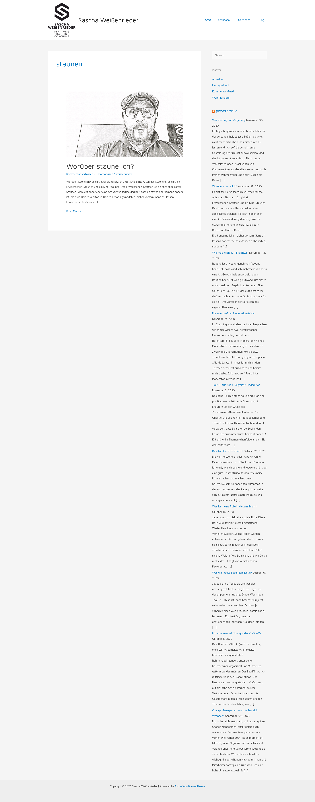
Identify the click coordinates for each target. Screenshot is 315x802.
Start (208, 19)
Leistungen (223, 19)
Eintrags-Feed (220, 85)
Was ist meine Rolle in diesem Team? (234, 506)
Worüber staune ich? (100, 166)
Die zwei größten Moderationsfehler (233, 313)
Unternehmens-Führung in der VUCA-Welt (237, 633)
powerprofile (226, 111)
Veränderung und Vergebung (229, 120)
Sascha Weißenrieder (108, 20)
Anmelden (218, 79)
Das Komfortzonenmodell (227, 451)
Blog (261, 19)
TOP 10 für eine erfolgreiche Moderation (236, 384)
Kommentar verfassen (79, 174)
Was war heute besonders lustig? (232, 572)
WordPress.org (221, 97)
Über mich (244, 19)
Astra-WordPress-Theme (190, 786)
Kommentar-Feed (223, 91)
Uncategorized (104, 174)
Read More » (73, 211)
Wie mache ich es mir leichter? (230, 252)
